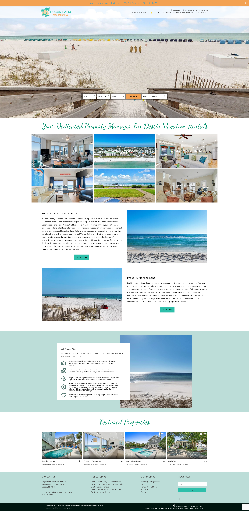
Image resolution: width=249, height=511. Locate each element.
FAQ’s (143, 484)
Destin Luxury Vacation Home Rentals (107, 484)
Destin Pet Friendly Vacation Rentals (106, 481)
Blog (197, 13)
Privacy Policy (68, 508)
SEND (191, 490)
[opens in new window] (179, 499)
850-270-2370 (47, 495)
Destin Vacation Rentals (101, 492)
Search (133, 96)
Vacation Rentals (140, 13)
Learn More (167, 309)
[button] (103, 456)
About (204, 13)
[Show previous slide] (42, 445)
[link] (62, 151)
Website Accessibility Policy (54, 508)
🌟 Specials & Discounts (161, 13)
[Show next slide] (81, 445)
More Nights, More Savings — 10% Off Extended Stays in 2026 (123, 3)
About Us (145, 489)
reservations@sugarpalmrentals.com (57, 492)
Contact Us (145, 492)
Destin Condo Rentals (100, 487)
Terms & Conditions (149, 487)
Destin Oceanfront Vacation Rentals (106, 489)
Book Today (82, 257)
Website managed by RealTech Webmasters (189, 506)
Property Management (183, 13)
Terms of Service (194, 508)
